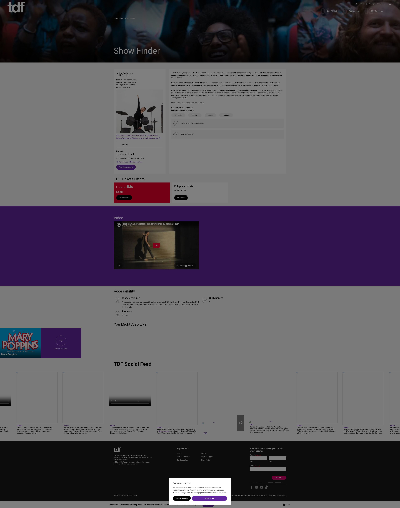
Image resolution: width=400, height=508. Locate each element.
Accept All (209, 498)
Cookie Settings (182, 498)
